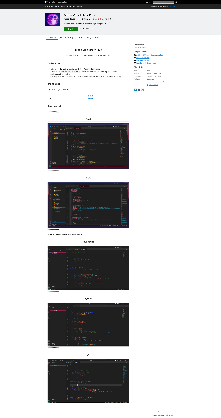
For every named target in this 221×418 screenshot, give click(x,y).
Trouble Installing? (85, 28)
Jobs (149, 412)
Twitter (90, 98)
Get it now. (172, 6)
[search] (176, 2)
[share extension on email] (142, 90)
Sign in (148, 2)
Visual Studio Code (51, 6)
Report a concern (152, 85)
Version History (66, 37)
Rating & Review (93, 37)
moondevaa (69, 18)
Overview (52, 37)
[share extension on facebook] (139, 90)
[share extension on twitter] (135, 90)
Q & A (79, 37)
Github (90, 96)
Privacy (154, 412)
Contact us (143, 412)
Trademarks (170, 412)
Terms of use (162, 412)
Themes (62, 6)
